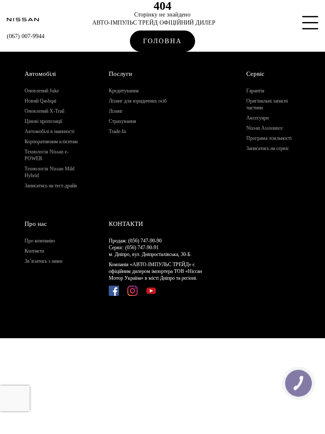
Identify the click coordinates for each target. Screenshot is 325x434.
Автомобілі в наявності (49, 131)
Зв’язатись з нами (43, 261)
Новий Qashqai (40, 101)
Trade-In (117, 131)
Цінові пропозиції (43, 121)
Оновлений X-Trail (44, 111)
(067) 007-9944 (25, 36)
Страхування (122, 121)
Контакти (34, 251)
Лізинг (116, 111)
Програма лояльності (269, 138)
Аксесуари (257, 118)
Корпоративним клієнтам (51, 142)
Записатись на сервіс (267, 148)
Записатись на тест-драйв (51, 186)
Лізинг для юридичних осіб (138, 101)
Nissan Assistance (264, 128)
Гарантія (255, 91)
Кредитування (124, 91)
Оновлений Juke (42, 91)
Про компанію (40, 241)
